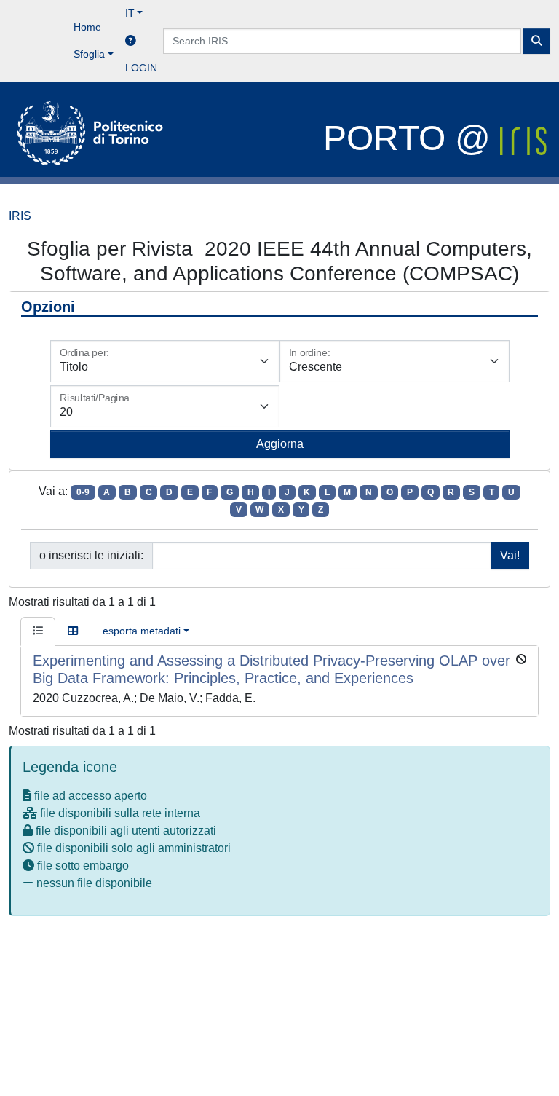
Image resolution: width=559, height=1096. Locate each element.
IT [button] (130, 13)
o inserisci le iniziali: (91, 555)
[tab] (37, 631)
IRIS (20, 216)
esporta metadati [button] (142, 630)
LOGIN (141, 68)
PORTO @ (411, 138)
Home (87, 27)
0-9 (83, 492)
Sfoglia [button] (89, 54)
